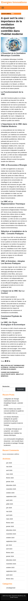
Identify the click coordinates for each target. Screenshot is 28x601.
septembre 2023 (11, 571)
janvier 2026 (10, 481)
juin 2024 (9, 545)
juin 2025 (9, 508)
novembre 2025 (11, 489)
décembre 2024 (11, 530)
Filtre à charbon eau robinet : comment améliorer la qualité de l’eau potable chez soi (14, 411)
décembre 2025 (11, 485)
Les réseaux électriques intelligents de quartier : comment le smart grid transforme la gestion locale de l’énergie (13, 421)
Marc (12, 13)
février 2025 (10, 522)
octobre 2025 (10, 493)
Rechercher (6, 386)
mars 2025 (9, 519)
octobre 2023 (10, 567)
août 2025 (9, 500)
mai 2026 (9, 466)
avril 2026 (9, 470)
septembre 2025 (11, 496)
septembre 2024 (11, 541)
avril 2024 (9, 549)
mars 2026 (9, 474)
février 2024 (10, 552)
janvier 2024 (10, 556)
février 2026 (10, 478)
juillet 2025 (9, 504)
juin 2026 (9, 463)
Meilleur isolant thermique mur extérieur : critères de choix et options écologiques (12, 367)
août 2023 (9, 575)
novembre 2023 (11, 564)
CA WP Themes (14, 597)
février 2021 (10, 579)
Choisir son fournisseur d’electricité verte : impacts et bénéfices (12, 374)
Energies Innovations (14, 2)
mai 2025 (9, 511)
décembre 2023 (11, 560)
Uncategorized (10, 588)
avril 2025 (9, 515)
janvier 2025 (10, 526)
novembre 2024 (11, 534)
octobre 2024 (10, 537)
